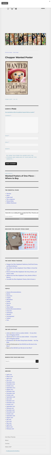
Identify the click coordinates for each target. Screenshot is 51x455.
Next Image (15, 52)
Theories (8, 193)
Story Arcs (9, 310)
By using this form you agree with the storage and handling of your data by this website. (21, 157)
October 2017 (9, 404)
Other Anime (9, 307)
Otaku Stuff (9, 197)
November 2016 (10, 412)
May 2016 (8, 423)
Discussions (9, 299)
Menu (43, 8)
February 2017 (10, 408)
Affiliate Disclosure (11, 203)
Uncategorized (10, 316)
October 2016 (9, 414)
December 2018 (10, 391)
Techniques (9, 312)
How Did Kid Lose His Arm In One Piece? (21, 348)
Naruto (8, 305)
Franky (8, 301)
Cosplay (8, 297)
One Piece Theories (10, 437)
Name (7, 135)
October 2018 (9, 395)
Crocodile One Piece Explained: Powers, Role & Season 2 (21, 279)
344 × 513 (15, 99)
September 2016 (10, 415)
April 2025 (9, 378)
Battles (8, 294)
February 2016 (10, 428)
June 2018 (9, 399)
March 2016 (9, 427)
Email (7, 142)
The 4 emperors (10, 199)
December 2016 (10, 410)
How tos (8, 303)
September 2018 (10, 397)
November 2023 (10, 384)
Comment (8, 115)
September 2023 (10, 387)
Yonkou (8, 318)
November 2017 (10, 402)
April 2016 (9, 425)
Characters (9, 295)
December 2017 (10, 400)
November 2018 (10, 393)
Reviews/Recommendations (13, 309)
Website (7, 148)
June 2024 (9, 380)
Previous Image (8, 52)
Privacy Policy (10, 201)
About (8, 195)
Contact (7, 443)
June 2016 (9, 421)
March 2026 (9, 376)
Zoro (7, 320)
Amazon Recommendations (13, 292)
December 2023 (10, 382)
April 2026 (9, 374)
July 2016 (8, 419)
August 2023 (9, 389)
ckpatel (8, 336)
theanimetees (10, 340)
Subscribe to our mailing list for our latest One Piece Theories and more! (21, 213)
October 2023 (9, 385)
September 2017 (10, 406)
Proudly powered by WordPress (12, 451)
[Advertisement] (25, 22)
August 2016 (9, 417)
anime (8, 333)
